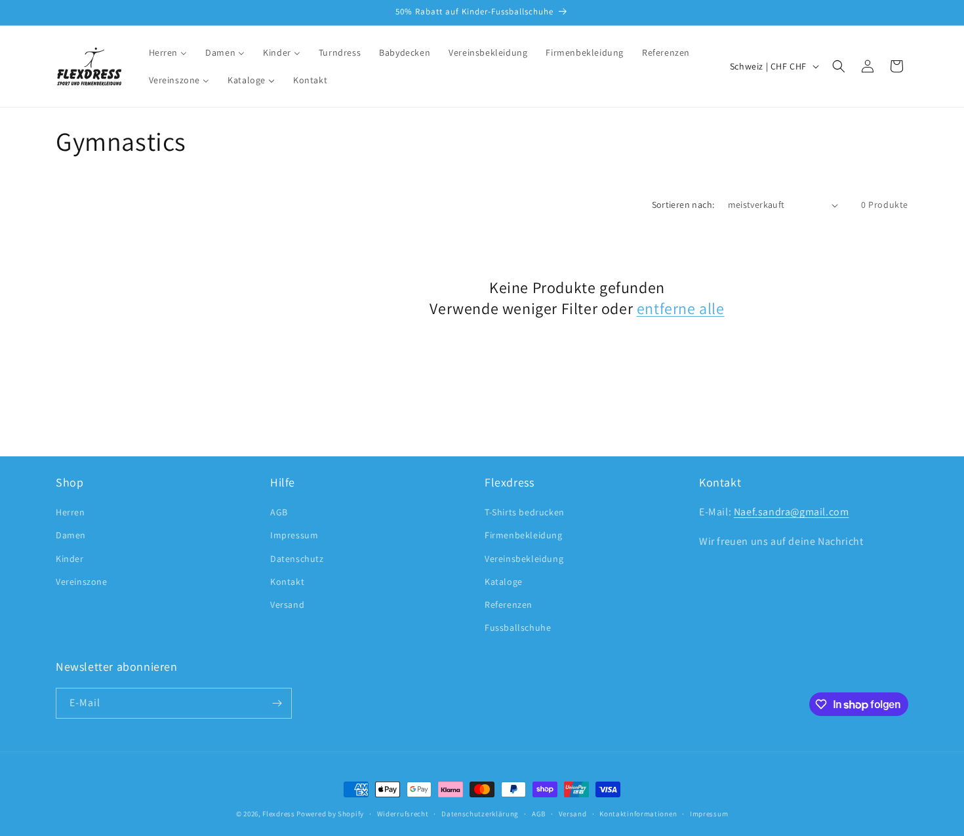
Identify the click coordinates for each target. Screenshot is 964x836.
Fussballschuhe (518, 627)
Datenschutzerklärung (480, 813)
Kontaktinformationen (638, 813)
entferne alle (681, 308)
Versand (287, 604)
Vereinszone (82, 581)
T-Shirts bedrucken (525, 512)
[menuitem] (168, 52)
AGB (279, 512)
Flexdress (278, 813)
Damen (71, 535)
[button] (838, 66)
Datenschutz (297, 559)
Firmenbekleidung (524, 535)
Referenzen (508, 604)
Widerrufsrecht (403, 813)
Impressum (294, 535)
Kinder (70, 559)
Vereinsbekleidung (524, 559)
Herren (70, 512)
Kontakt (287, 581)
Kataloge (504, 581)
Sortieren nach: (683, 204)
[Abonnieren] (276, 703)
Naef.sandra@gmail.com (791, 512)
